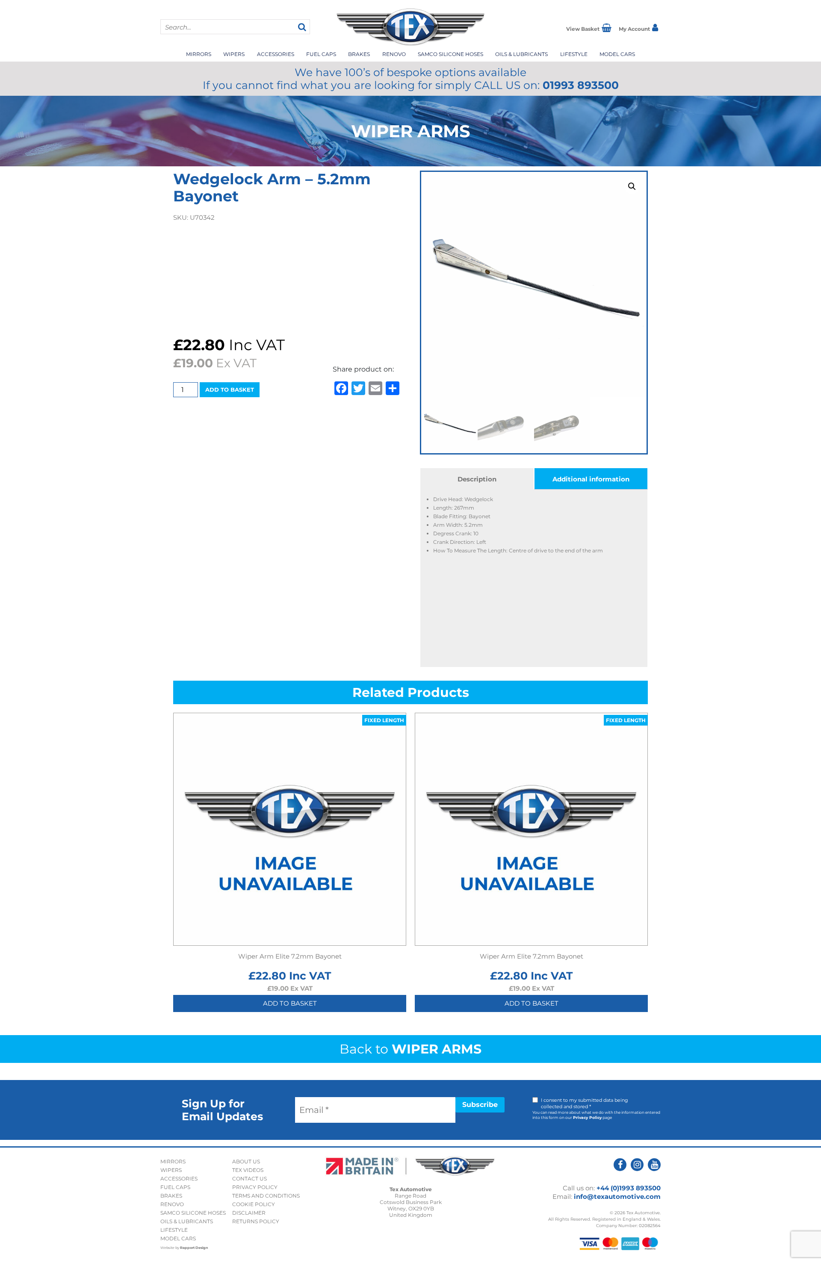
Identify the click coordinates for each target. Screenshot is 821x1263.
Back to (410, 1049)
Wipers (234, 54)
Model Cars (617, 54)
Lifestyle (574, 54)
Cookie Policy (253, 1204)
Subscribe (480, 1105)
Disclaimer (249, 1213)
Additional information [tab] (590, 479)
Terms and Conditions (266, 1195)
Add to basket (229, 389)
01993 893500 (581, 85)
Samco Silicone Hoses (450, 54)
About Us (246, 1161)
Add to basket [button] (290, 1003)
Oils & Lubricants (521, 54)
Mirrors (198, 54)
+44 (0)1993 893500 (629, 1188)
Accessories (275, 54)
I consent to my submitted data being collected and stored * (584, 1103)
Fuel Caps (321, 54)
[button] (632, 186)
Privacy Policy (587, 1117)
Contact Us (249, 1178)
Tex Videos (247, 1170)
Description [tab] (477, 479)
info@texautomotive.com (617, 1196)
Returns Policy (255, 1221)
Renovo (394, 54)
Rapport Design (194, 1247)
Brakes (359, 54)
